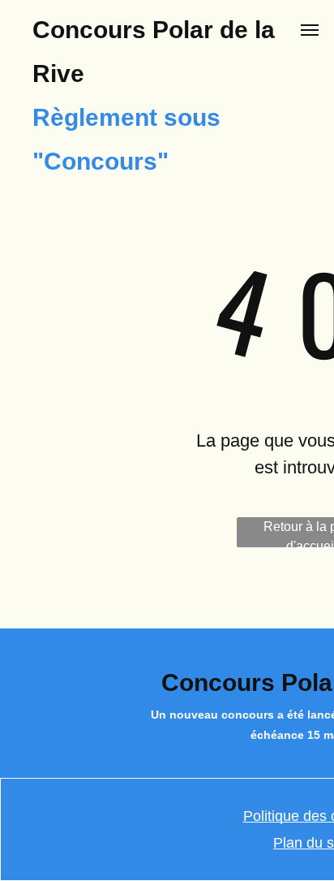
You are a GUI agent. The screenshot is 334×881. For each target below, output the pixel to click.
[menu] (309, 30)
